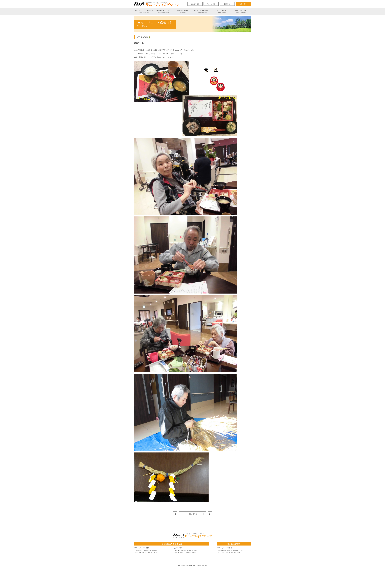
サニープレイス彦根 (141, 548)
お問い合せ (243, 4)
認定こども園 (221, 11)
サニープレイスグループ (144, 11)
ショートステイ (182, 11)
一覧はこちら (192, 514)
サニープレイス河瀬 (224, 548)
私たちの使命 (195, 4)
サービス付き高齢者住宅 (202, 11)
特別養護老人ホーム (163, 11)
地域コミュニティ (241, 11)
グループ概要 (211, 4)
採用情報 (227, 4)
